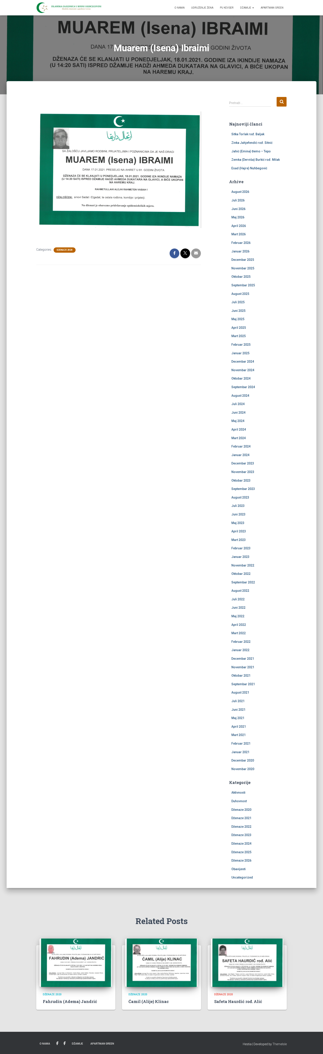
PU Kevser (227, 7)
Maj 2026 (237, 217)
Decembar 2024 (242, 361)
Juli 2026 (238, 200)
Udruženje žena (202, 7)
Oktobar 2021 (240, 675)
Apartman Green (272, 7)
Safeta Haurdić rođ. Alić (238, 1001)
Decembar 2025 (242, 259)
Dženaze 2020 (65, 250)
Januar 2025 (240, 353)
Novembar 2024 (242, 370)
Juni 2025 (238, 310)
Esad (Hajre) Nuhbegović (249, 168)
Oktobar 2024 (240, 378)
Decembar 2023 (242, 463)
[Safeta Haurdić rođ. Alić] (247, 962)
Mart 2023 (238, 540)
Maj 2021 (237, 718)
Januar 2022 (240, 650)
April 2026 (238, 226)
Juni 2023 (238, 514)
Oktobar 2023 (240, 480)
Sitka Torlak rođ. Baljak (247, 134)
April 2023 (238, 531)
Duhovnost (239, 801)
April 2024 (238, 429)
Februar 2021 (240, 743)
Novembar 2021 (242, 667)
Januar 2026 (240, 251)
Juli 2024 (238, 404)
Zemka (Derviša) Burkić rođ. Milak (255, 159)
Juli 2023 (238, 506)
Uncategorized (242, 877)
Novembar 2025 (242, 268)
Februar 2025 (240, 344)
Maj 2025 (237, 319)
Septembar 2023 (243, 489)
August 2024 (240, 395)
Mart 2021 (238, 735)
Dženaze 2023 (241, 835)
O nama (179, 7)
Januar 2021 (240, 752)
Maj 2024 (237, 421)
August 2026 (240, 192)
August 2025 (240, 294)
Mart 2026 (238, 234)
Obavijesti (238, 869)
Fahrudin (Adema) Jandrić (70, 1001)
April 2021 (238, 726)
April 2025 (238, 327)
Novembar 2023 (242, 472)
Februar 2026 (240, 243)
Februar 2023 (240, 548)
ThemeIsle (279, 1044)
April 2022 (238, 625)
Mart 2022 (238, 633)
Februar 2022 (240, 641)
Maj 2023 (237, 523)
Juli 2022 (238, 599)
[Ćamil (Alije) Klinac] (161, 962)
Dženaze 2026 (241, 860)
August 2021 (240, 692)
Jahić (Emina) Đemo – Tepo (251, 151)
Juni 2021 (238, 709)
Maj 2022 (237, 616)
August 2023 (240, 497)
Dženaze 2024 (241, 843)
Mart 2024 (238, 438)
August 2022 (240, 590)
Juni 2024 (238, 412)
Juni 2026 (238, 209)
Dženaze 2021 (241, 818)
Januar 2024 (240, 455)
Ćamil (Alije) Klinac (149, 1001)
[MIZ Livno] (69, 7)
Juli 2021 (238, 701)
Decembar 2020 (242, 760)
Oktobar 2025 (240, 276)
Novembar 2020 (242, 769)
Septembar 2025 (243, 285)
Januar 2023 (240, 557)
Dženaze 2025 (241, 852)
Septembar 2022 (243, 582)
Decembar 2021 (242, 658)
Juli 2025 (238, 302)
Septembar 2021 (243, 684)
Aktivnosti (238, 792)
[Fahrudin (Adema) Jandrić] (76, 962)
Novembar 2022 (242, 565)
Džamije (246, 7)
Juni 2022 (238, 607)
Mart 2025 (238, 336)
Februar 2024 (240, 446)
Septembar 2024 (243, 387)
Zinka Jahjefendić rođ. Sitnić (251, 142)
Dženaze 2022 (241, 826)
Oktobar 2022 (240, 573)
